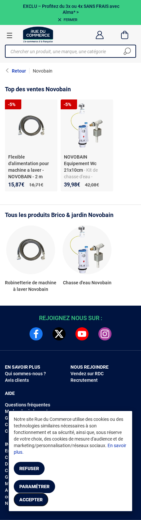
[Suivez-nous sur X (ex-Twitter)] (59, 333)
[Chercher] (127, 51)
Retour (19, 71)
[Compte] (99, 35)
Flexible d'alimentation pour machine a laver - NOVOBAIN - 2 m (28, 166)
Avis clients (17, 380)
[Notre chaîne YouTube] (82, 333)
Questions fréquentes (27, 404)
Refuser (29, 468)
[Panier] (124, 35)
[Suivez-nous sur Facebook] (36, 333)
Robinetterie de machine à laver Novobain (30, 286)
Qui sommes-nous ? (25, 373)
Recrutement (84, 380)
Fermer (70, 20)
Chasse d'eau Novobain (87, 282)
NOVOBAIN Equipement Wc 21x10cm (80, 163)
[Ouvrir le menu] (9, 35)
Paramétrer (34, 486)
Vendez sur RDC (87, 373)
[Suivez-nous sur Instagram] (104, 333)
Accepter (31, 499)
